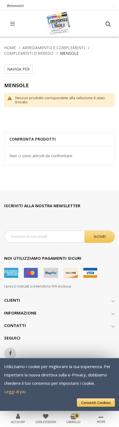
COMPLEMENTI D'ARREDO (28, 53)
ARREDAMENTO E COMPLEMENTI (53, 47)
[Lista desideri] (45, 415)
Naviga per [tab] (18, 69)
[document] (59, 384)
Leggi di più (15, 391)
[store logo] (58, 23)
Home (10, 47)
